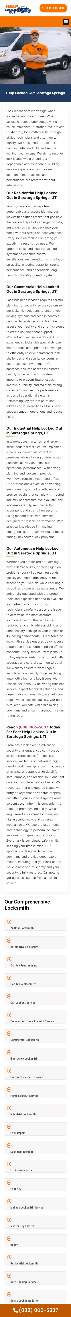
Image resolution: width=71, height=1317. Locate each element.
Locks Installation (21, 1170)
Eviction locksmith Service (26, 1077)
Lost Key (15, 1189)
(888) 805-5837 (33, 727)
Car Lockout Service (23, 1002)
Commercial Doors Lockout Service (32, 1021)
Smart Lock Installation (24, 1300)
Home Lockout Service (24, 1096)
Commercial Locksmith (24, 1040)
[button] (66, 22)
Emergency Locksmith (24, 1058)
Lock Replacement (21, 1151)
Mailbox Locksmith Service (26, 1207)
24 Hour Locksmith (22, 928)
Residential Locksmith (24, 1263)
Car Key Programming (23, 965)
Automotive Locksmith (24, 947)
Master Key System (22, 1226)
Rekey (14, 1245)
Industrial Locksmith (23, 1114)
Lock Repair (17, 1133)
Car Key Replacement (23, 984)
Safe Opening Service (23, 1282)
